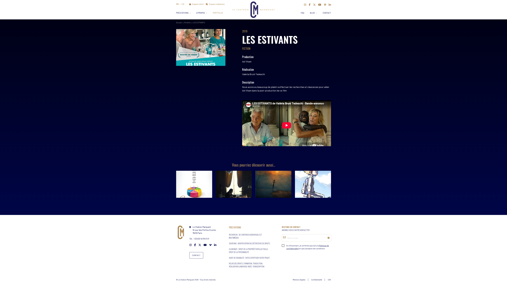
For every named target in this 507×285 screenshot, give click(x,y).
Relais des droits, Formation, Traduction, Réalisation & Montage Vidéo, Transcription (246, 265)
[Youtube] (319, 4)
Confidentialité (316, 280)
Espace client (197, 4)
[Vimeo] (325, 4)
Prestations (182, 13)
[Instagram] (305, 4)
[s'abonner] (329, 238)
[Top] (500, 274)
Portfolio (218, 13)
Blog (312, 13)
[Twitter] (314, 4)
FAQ (302, 13)
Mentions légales (299, 280)
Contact (327, 13)
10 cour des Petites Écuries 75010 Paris (204, 230)
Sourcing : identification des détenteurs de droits (249, 243)
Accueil (179, 23)
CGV (329, 280)
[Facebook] (310, 4)
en (183, 4)
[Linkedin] (330, 4)
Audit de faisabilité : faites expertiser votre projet (249, 257)
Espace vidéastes (217, 4)
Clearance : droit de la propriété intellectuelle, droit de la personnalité (248, 250)
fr (177, 4)
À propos (200, 13)
